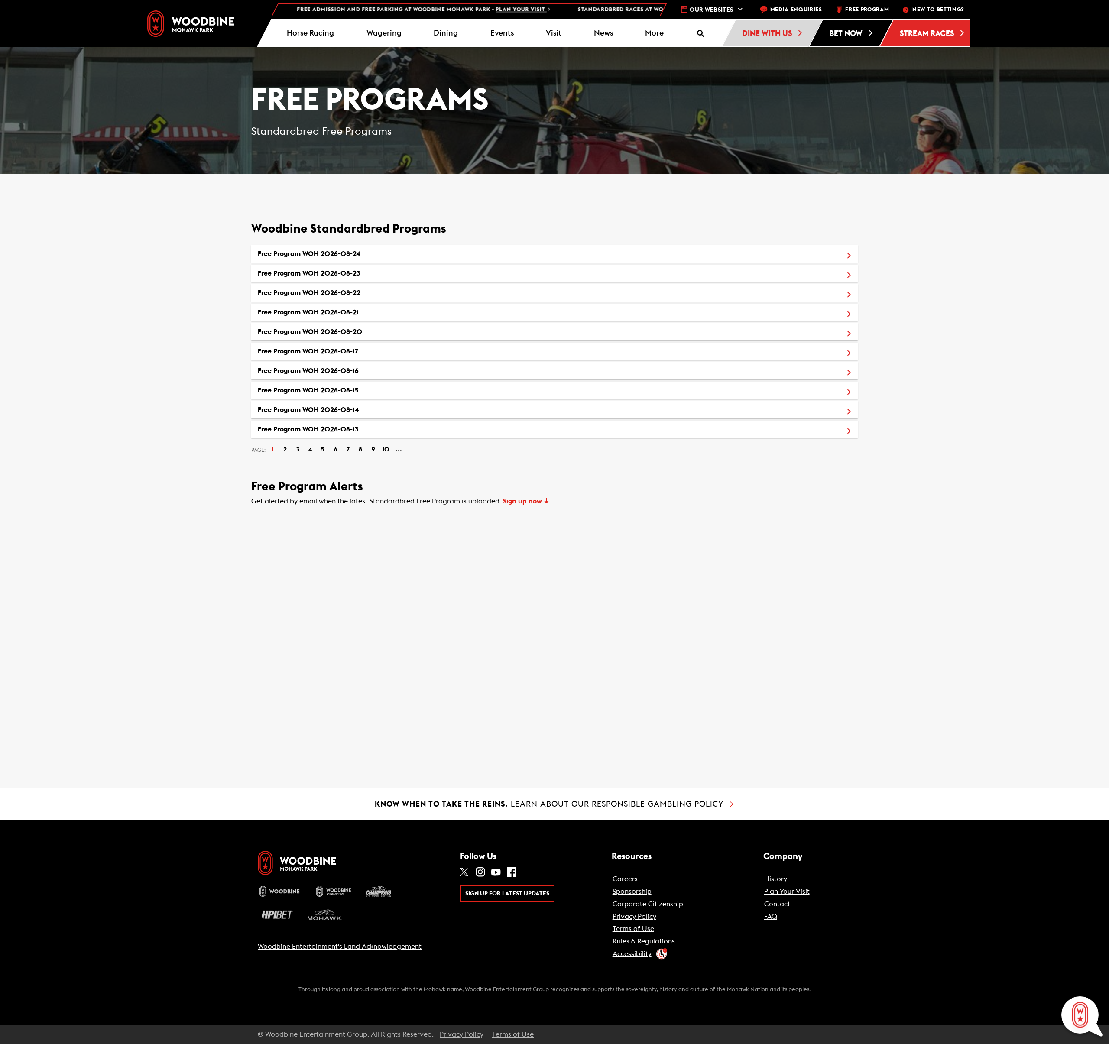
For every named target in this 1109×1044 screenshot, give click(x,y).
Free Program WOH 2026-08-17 (348, 351)
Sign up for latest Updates (507, 894)
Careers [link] (625, 878)
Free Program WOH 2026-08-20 (350, 331)
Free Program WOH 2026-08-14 (348, 409)
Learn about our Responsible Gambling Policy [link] (554, 804)
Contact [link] (777, 904)
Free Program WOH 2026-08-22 (349, 292)
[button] (654, 33)
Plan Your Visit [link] (787, 891)
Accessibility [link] (632, 953)
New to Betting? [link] (938, 10)
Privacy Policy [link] (634, 916)
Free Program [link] (867, 10)
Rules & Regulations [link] (644, 941)
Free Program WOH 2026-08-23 (349, 273)
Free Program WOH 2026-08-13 (348, 429)
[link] (190, 23)
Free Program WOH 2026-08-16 (348, 370)
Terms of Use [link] (633, 928)
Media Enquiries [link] (796, 10)
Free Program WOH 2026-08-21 (348, 312)
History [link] (775, 878)
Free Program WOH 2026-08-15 (348, 390)
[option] (554, 254)
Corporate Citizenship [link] (648, 904)
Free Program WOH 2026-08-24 (349, 253)
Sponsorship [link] (632, 891)
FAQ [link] (770, 916)
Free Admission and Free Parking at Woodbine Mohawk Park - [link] (382, 10)
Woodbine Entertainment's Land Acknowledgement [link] (340, 946)
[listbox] (554, 341)
